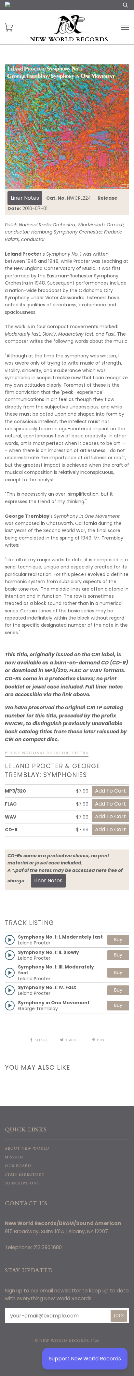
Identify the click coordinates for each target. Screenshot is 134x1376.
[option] (67, 126)
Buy (118, 939)
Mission (14, 1157)
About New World (27, 1148)
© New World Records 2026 (67, 1340)
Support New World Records (85, 1358)
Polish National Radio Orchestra (46, 753)
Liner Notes (25, 198)
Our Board (18, 1165)
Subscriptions (22, 1183)
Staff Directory (25, 1174)
